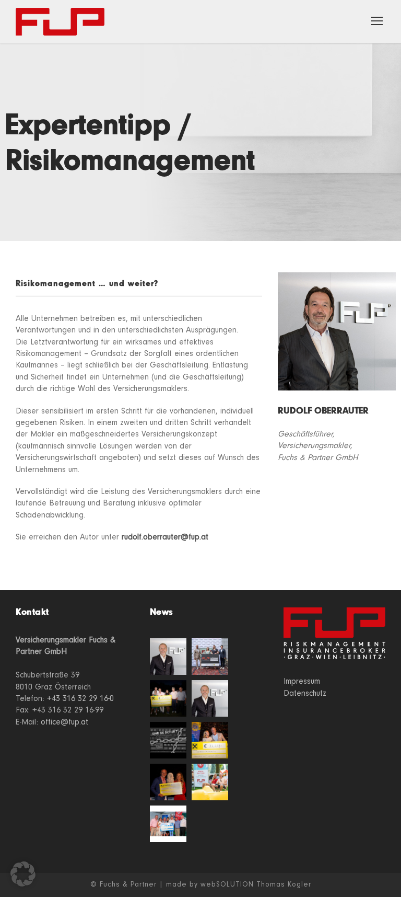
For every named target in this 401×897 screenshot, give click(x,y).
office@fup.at (64, 722)
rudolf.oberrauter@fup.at (165, 537)
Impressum (302, 681)
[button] (23, 874)
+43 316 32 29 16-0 (80, 698)
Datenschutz (305, 693)
